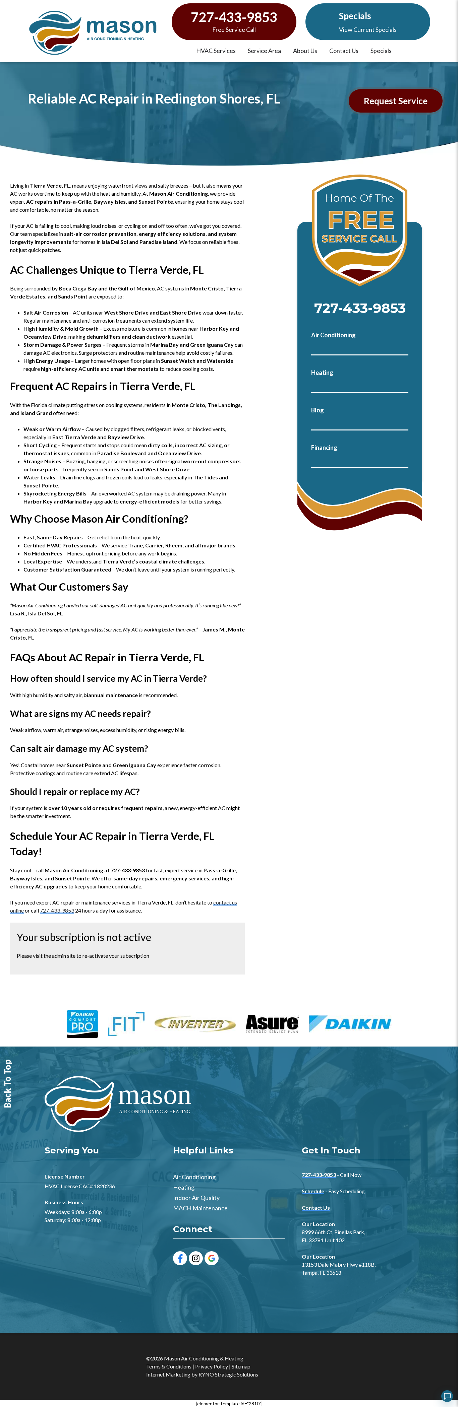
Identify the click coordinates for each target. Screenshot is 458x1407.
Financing (324, 447)
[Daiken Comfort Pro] (82, 1025)
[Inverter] (195, 1025)
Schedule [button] (313, 1191)
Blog (317, 410)
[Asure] (272, 1024)
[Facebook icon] (180, 1258)
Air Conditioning (333, 335)
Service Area (264, 50)
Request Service (395, 100)
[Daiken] (350, 1024)
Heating (322, 372)
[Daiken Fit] (126, 1025)
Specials (355, 15)
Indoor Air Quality (196, 1197)
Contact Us (343, 50)
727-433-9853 (234, 17)
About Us (305, 50)
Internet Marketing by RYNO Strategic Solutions (202, 1374)
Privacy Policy (211, 1366)
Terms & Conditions (168, 1366)
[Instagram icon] (196, 1258)
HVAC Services (216, 50)
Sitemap (241, 1366)
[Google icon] (212, 1258)
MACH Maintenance (200, 1208)
